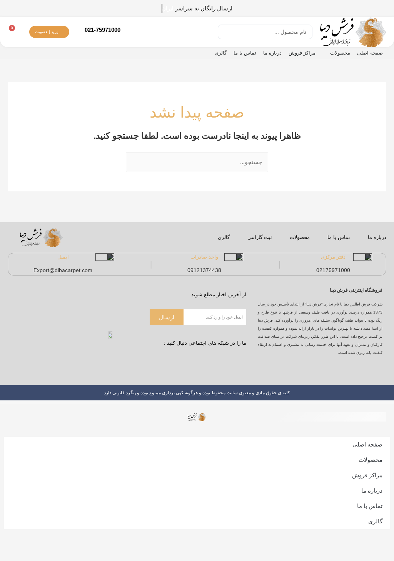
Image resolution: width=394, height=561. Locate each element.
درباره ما (272, 53)
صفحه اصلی (370, 53)
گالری (221, 53)
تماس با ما (245, 53)
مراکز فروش (302, 53)
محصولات (340, 53)
